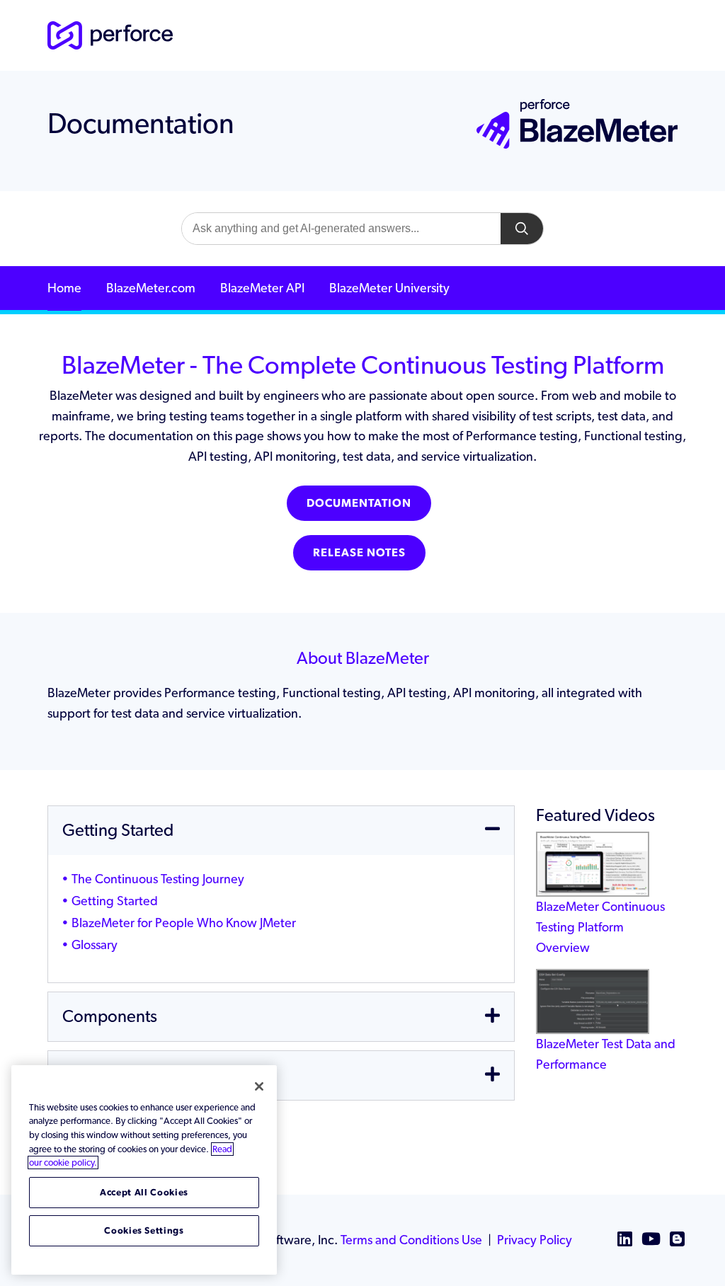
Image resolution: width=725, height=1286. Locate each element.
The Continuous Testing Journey (158, 878)
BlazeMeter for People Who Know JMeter (184, 922)
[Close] (259, 1086)
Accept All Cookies (144, 1192)
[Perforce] (110, 34)
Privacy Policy (534, 1239)
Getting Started (115, 900)
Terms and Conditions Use (411, 1239)
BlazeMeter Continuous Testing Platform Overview (600, 926)
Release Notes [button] (359, 552)
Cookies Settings (144, 1230)
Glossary (95, 944)
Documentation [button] (359, 503)
